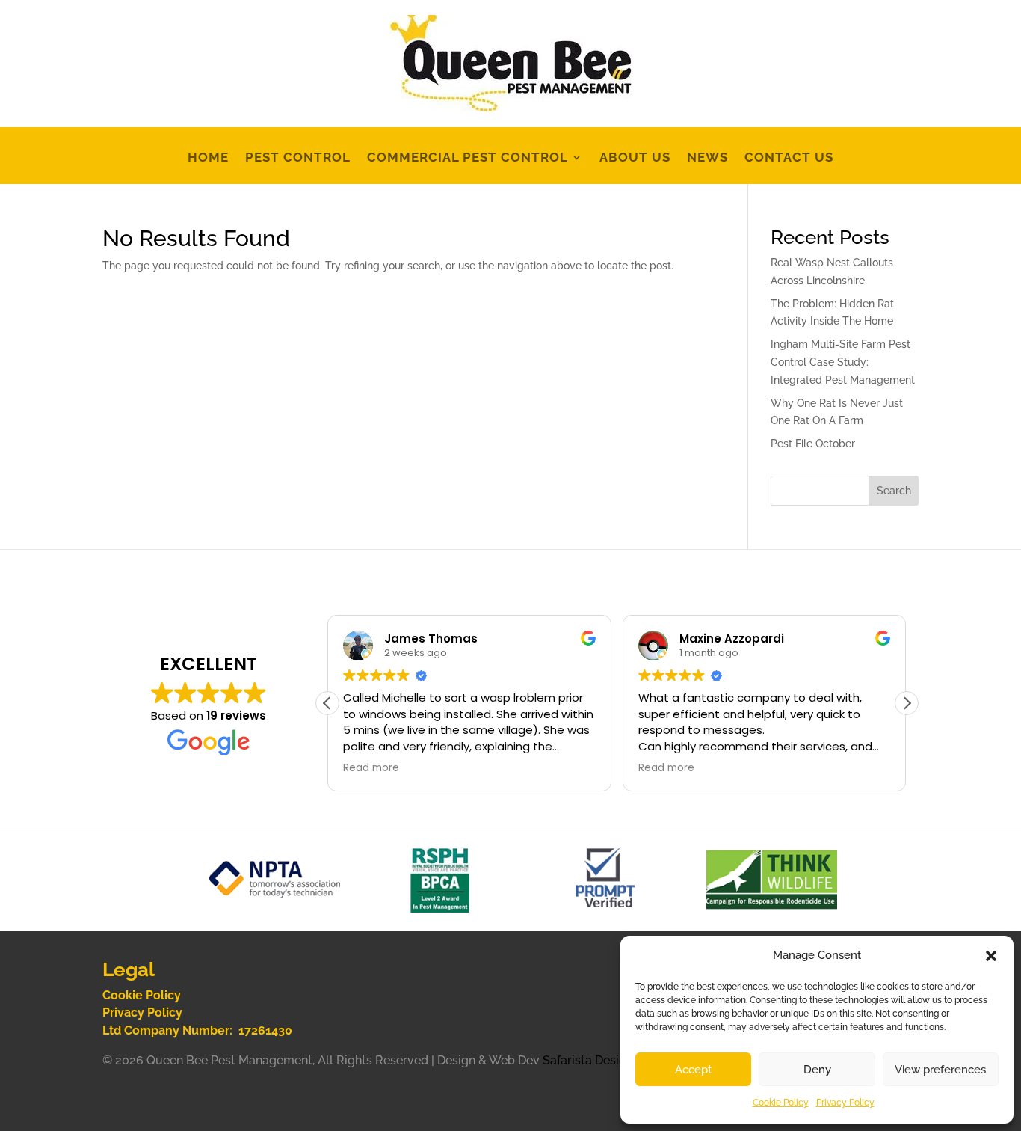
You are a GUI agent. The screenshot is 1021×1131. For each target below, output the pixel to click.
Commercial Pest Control (467, 158)
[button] (991, 955)
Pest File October (813, 444)
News (707, 158)
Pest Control (298, 158)
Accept (693, 1069)
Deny (817, 1069)
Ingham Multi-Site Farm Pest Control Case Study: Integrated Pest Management (843, 362)
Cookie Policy (781, 1102)
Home (208, 158)
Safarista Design (588, 1060)
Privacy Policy (845, 1102)
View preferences (940, 1069)
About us (634, 158)
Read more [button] (371, 768)
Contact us (788, 158)
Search (894, 491)
